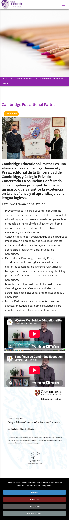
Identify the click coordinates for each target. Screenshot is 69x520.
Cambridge (11, 114)
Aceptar (34, 492)
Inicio (4, 79)
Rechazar (34, 499)
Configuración (34, 506)
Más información (34, 513)
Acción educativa (24, 79)
